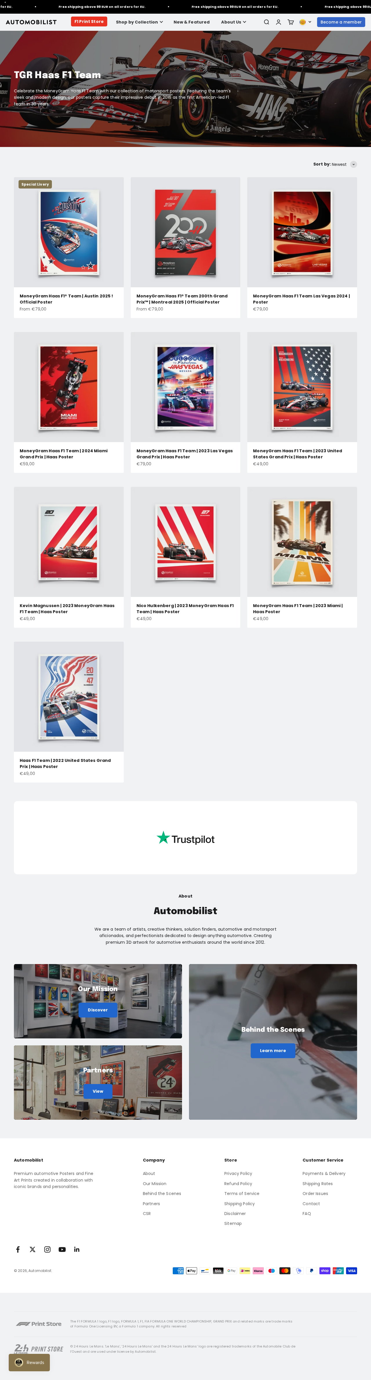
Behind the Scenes (162, 1193)
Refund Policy (238, 1184)
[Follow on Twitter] (33, 1249)
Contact (311, 1204)
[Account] (278, 22)
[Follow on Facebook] (18, 1249)
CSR (147, 1213)
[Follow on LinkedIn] (77, 1249)
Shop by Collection (137, 22)
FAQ (307, 1213)
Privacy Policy (238, 1173)
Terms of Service (241, 1193)
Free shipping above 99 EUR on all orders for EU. (73, 6)
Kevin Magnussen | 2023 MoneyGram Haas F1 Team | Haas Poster (67, 609)
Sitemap (233, 1223)
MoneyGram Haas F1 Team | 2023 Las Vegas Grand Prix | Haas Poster (185, 454)
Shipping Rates (318, 1184)
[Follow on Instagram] (47, 1249)
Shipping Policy (239, 1204)
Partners (151, 1204)
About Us (231, 22)
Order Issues (315, 1193)
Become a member (341, 22)
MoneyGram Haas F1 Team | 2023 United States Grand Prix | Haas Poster (297, 454)
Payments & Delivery (324, 1173)
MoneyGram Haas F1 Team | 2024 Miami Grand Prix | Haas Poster (64, 454)
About (149, 1173)
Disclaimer (235, 1213)
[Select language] (305, 22)
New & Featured (192, 22)
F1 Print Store (89, 21)
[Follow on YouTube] (62, 1249)
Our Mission (155, 1184)
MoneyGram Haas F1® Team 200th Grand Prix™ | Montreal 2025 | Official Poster (182, 299)
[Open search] (266, 22)
